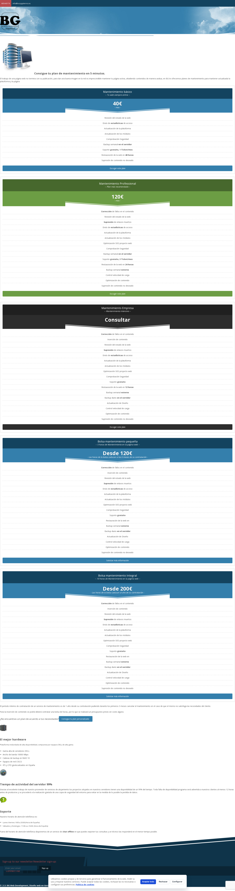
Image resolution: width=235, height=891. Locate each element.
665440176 (5, 3)
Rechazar (163, 881)
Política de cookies (85, 884)
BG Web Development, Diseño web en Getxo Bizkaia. (33, 885)
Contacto (226, 43)
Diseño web (187, 43)
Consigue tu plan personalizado (76, 719)
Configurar (177, 881)
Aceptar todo (148, 881)
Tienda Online (207, 43)
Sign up (45, 868)
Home (159, 42)
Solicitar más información (117, 560)
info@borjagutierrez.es (21, 3)
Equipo (172, 43)
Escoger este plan (117, 168)
